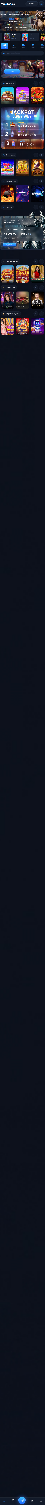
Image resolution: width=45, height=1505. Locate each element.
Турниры (31, 1503)
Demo (7, 102)
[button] (35, 83)
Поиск (13, 1503)
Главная (4, 1503)
